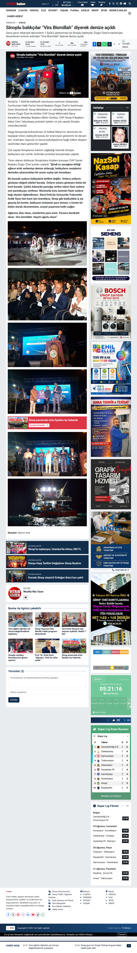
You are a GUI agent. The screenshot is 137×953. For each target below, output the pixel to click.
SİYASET (53, 10)
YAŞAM (64, 10)
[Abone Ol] (126, 44)
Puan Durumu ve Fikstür (62, 900)
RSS (12, 928)
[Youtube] (33, 914)
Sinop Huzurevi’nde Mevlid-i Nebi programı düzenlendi (46, 631)
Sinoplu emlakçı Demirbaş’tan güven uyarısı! (18, 657)
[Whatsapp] (43, 914)
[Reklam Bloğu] (111, 76)
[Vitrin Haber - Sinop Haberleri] (16, 4)
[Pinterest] (18, 914)
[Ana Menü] (129, 13)
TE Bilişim (126, 928)
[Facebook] (8, 914)
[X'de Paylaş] (99, 44)
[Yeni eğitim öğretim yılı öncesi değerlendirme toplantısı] (20, 619)
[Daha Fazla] (109, 44)
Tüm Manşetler (59, 903)
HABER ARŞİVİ (15, 16)
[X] (13, 914)
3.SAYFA (22, 10)
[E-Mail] (25, 597)
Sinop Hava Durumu (61, 891)
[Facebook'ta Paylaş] (94, 44)
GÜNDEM (11, 10)
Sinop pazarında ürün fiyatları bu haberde (72, 656)
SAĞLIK (85, 10)
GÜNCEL (34, 10)
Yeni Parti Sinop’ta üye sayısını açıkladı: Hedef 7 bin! (74, 631)
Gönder (14, 699)
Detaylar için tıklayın (111, 796)
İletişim (86, 891)
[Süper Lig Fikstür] (127, 805)
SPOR (104, 10)
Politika (74, 10)
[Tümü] (127, 107)
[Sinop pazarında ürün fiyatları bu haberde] (74, 645)
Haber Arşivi (57, 909)
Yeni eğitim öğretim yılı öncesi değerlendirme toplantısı (19, 631)
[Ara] (130, 3)
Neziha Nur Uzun (33, 591)
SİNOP (95, 10)
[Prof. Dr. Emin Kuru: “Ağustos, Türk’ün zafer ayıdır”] (47, 645)
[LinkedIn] (28, 914)
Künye (111, 891)
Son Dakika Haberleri (61, 906)
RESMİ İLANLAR (118, 10)
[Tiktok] (38, 914)
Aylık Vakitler (100, 712)
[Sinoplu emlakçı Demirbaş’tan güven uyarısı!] (20, 645)
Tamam (122, 934)
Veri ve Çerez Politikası (105, 934)
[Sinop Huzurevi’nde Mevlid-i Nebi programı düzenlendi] (47, 619)
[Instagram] (23, 914)
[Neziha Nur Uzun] (14, 593)
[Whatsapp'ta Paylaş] (104, 44)
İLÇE (43, 10)
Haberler (10, 23)
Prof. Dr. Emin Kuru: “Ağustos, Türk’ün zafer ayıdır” (46, 657)
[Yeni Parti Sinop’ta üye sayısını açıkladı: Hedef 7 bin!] (74, 619)
